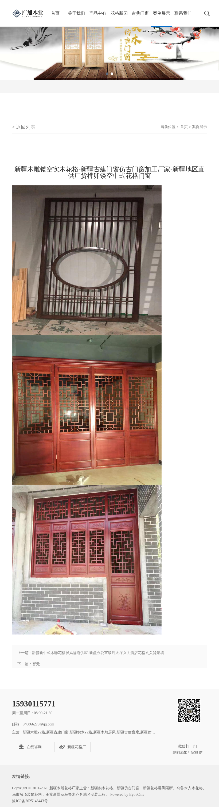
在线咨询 (34, 747)
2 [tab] (112, 73)
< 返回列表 (23, 127)
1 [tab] (107, 73)
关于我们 (76, 13)
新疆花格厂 (76, 747)
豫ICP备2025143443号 (30, 801)
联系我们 (182, 13)
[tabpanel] (109, 40)
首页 (184, 127)
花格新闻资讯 (119, 19)
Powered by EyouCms (126, 795)
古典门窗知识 (140, 19)
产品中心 (97, 13)
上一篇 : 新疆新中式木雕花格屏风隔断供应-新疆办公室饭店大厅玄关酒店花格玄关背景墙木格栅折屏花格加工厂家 (90, 655)
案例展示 (161, 13)
